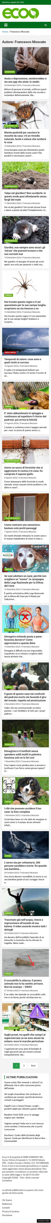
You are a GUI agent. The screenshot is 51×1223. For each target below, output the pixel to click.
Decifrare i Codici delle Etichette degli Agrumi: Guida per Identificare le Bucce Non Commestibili (24, 1138)
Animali (8, 295)
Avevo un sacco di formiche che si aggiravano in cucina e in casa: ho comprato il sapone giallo (23, 471)
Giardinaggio (11, 186)
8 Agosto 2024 (10, 478)
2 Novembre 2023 (12, 704)
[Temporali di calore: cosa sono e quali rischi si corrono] (25, 342)
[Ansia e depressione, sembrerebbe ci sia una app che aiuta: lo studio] (25, 61)
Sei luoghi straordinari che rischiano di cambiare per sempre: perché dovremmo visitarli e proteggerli (23, 1097)
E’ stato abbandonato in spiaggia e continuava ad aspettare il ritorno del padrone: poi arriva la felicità (25, 416)
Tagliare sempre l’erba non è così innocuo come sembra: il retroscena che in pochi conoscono (24, 1126)
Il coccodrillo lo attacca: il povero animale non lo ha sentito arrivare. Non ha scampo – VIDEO (23, 983)
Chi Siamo (7, 1200)
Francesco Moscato (31, 85)
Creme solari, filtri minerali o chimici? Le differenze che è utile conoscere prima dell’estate (23, 1085)
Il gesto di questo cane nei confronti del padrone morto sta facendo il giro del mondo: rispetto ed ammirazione (25, 697)
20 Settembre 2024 (12, 85)
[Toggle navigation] (5, 25)
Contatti (6, 1207)
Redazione (7, 1204)
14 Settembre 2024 (12, 312)
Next (33, 1065)
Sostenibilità (11, 126)
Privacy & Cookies (10, 1211)
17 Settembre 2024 (12, 203)
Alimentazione (11, 630)
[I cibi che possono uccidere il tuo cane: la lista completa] (25, 791)
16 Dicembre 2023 (12, 589)
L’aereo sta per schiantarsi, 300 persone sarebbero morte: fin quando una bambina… (25, 866)
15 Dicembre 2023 (12, 647)
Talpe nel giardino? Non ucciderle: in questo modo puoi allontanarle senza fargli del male (25, 196)
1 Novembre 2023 (12, 761)
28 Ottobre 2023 (11, 873)
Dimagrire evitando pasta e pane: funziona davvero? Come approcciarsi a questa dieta (23, 640)
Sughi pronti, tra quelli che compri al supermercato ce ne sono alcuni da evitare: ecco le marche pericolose (24, 1038)
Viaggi (8, 856)
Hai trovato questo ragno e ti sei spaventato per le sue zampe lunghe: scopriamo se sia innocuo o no (25, 305)
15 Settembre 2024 (12, 257)
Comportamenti (12, 461)
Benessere (9, 72)
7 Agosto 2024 (10, 532)
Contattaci (7, 1180)
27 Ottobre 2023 (11, 990)
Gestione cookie (43, 1221)
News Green (10, 353)
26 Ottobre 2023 (11, 1045)
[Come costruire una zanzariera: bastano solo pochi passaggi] (25, 507)
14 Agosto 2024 (11, 366)
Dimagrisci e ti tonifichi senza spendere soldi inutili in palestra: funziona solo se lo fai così (23, 754)
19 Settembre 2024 (12, 146)
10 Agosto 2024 (11, 423)
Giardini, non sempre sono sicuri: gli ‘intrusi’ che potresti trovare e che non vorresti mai (24, 251)
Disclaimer (7, 1215)
